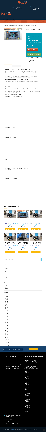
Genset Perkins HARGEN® (31, 360)
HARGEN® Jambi (7, 366)
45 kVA (6, 310)
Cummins (7, 269)
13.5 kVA (6, 298)
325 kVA (6, 330)
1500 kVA (7, 342)
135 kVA (6, 321)
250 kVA (6, 327)
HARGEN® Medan (15, 361)
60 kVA (6, 313)
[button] (20, 30)
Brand (8, 25)
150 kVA (6, 322)
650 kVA (6, 334)
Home (5, 25)
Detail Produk (10, 229)
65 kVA (6, 315)
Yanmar (6, 268)
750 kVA (6, 336)
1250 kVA (7, 340)
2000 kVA (7, 345)
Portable (7, 288)
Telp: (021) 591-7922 (32, 49)
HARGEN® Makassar (15, 368)
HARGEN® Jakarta (7, 361)
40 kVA (6, 308)
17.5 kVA (6, 301)
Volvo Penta (7, 273)
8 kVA (6, 295)
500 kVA (6, 333)
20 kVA (6, 302)
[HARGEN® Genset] (23, 2)
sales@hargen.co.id (10, 421)
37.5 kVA (6, 307)
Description (7, 65)
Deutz (6, 271)
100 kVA (6, 319)
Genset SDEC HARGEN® (31, 367)
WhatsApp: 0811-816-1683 (34, 54)
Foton (6, 274)
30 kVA (6, 305)
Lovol (6, 276)
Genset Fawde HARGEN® (31, 366)
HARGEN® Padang (17, 364)
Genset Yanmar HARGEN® (31, 361)
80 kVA (6, 318)
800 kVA (6, 337)
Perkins (6, 266)
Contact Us (33, 349)
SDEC (6, 279)
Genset (13, 429)
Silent (6, 285)
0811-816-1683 (36, 9)
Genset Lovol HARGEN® (31, 365)
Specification (16, 65)
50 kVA (6, 312)
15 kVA (6, 299)
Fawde (11, 25)
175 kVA (6, 324)
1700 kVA (7, 344)
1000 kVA (7, 339)
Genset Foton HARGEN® (31, 363)
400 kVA (6, 331)
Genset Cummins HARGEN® (31, 362)
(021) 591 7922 (36, 8)
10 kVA (6, 296)
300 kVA (6, 328)
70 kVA (6, 316)
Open (6, 287)
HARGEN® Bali (7, 368)
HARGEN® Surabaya (15, 366)
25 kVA (6, 304)
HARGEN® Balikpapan (8, 364)
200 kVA (6, 325)
